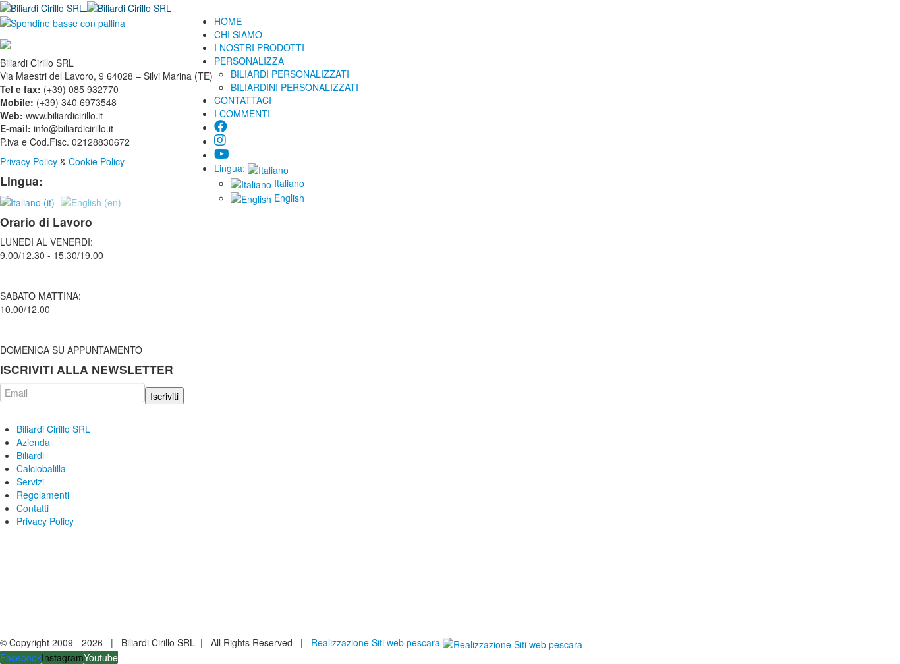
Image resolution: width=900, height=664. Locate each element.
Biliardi (30, 455)
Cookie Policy (98, 161)
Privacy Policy (28, 161)
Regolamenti (42, 494)
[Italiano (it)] (27, 201)
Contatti (32, 507)
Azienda (33, 442)
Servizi (30, 481)
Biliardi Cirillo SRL (53, 428)
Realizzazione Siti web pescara (375, 642)
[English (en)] (91, 201)
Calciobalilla (41, 468)
